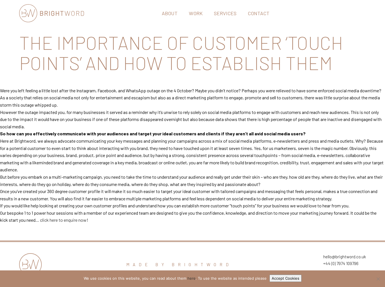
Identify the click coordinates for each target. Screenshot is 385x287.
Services (225, 13)
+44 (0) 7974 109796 (341, 263)
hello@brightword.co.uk (344, 256)
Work (196, 13)
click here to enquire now (63, 220)
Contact (258, 13)
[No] (378, 279)
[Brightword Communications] (51, 13)
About (170, 13)
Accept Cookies (285, 278)
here (191, 278)
